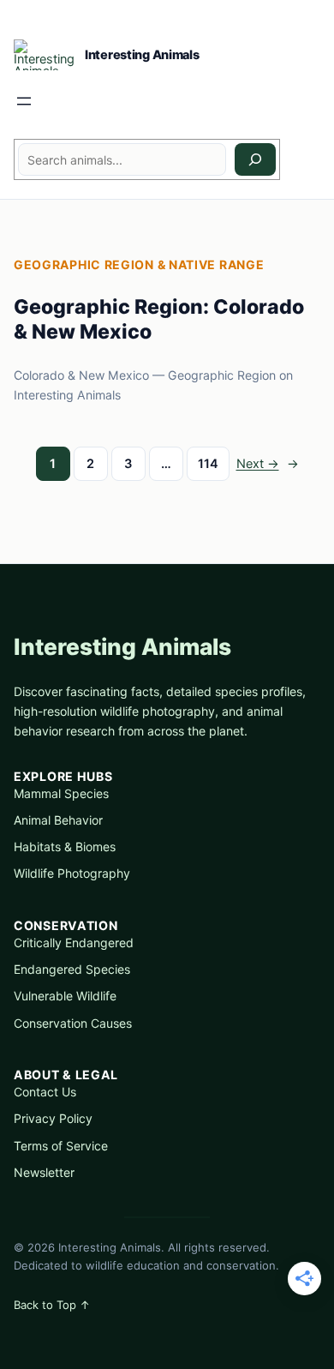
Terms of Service (61, 1145)
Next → (267, 463)
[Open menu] (24, 101)
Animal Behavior (58, 820)
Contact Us (45, 1091)
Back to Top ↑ (52, 1305)
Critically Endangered (74, 942)
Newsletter (44, 1172)
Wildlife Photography (72, 873)
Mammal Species (61, 793)
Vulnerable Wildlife (65, 995)
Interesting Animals (142, 54)
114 (208, 463)
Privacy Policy (53, 1118)
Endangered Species (72, 969)
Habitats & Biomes (65, 846)
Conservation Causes (73, 1023)
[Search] (255, 159)
